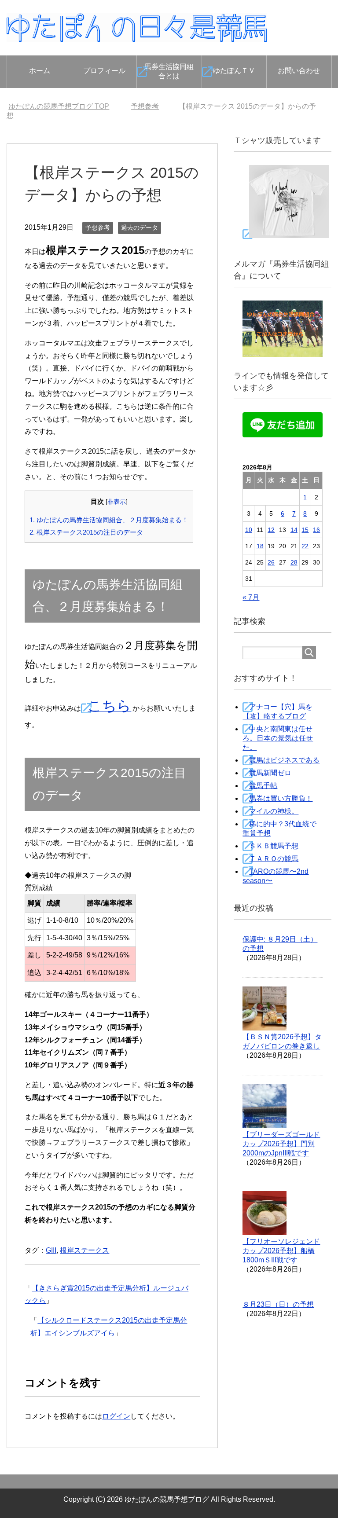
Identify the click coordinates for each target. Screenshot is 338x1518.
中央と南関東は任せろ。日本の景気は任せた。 (277, 738)
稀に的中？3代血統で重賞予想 (279, 828)
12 (271, 529)
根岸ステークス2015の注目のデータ (86, 532)
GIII (51, 1250)
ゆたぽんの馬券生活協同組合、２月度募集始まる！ (108, 520)
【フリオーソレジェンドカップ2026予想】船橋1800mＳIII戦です (281, 1251)
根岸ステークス (84, 1250)
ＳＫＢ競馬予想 (273, 846)
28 (294, 562)
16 (316, 529)
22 (305, 546)
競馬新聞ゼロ (270, 773)
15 (305, 529)
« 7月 (250, 597)
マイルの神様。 (273, 811)
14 (294, 529)
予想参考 (97, 227)
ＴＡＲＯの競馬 (273, 858)
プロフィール (104, 70)
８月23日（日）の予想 (278, 1304)
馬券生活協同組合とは (169, 71)
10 (248, 529)
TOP (58, 106)
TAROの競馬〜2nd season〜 (275, 876)
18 (260, 546)
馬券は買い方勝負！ (280, 798)
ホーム (39, 70)
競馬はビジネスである (284, 760)
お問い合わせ (299, 70)
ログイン (116, 1416)
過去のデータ (139, 227)
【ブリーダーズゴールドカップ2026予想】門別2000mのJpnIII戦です (281, 1144)
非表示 (116, 502)
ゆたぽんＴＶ (234, 70)
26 (271, 562)
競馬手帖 (263, 785)
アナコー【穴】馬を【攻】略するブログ (277, 711)
